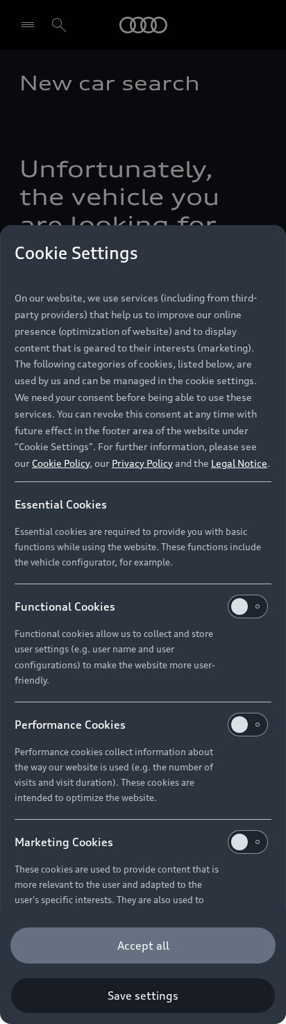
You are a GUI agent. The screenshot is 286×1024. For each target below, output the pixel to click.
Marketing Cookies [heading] (64, 842)
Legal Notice (239, 463)
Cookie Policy (61, 463)
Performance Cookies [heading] (70, 725)
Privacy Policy (142, 463)
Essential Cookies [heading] (61, 504)
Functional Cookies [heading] (65, 606)
